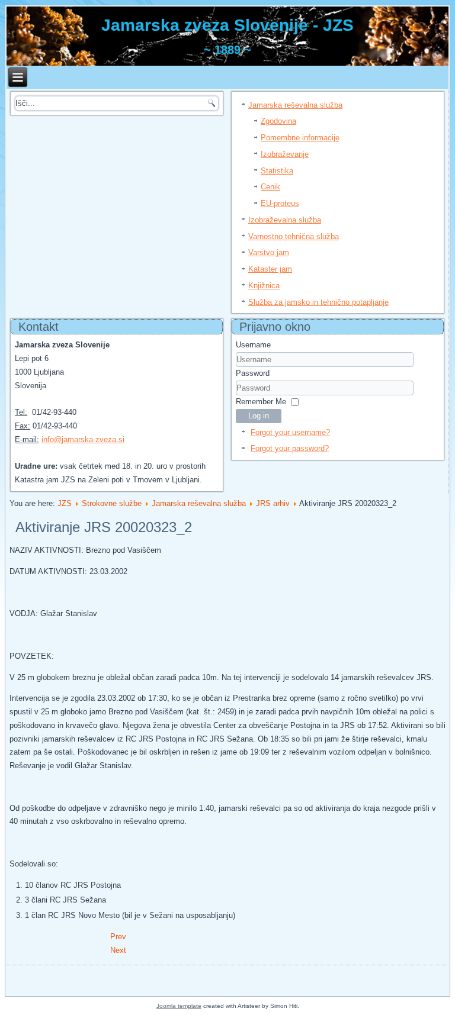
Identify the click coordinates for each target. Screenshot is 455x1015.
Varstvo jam (268, 252)
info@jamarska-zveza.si (82, 439)
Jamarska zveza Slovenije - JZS (227, 25)
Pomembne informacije (300, 137)
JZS (64, 503)
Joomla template (178, 1006)
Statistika (277, 170)
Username (253, 344)
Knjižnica (264, 285)
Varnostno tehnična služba (293, 236)
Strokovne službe (112, 503)
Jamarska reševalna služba (295, 105)
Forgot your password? (290, 448)
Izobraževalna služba (284, 219)
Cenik (270, 186)
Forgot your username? (290, 432)
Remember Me (261, 401)
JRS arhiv (273, 503)
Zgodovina (278, 121)
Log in (258, 415)
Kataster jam (270, 269)
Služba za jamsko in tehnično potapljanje (318, 302)
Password (253, 373)
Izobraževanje (285, 154)
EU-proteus (280, 203)
